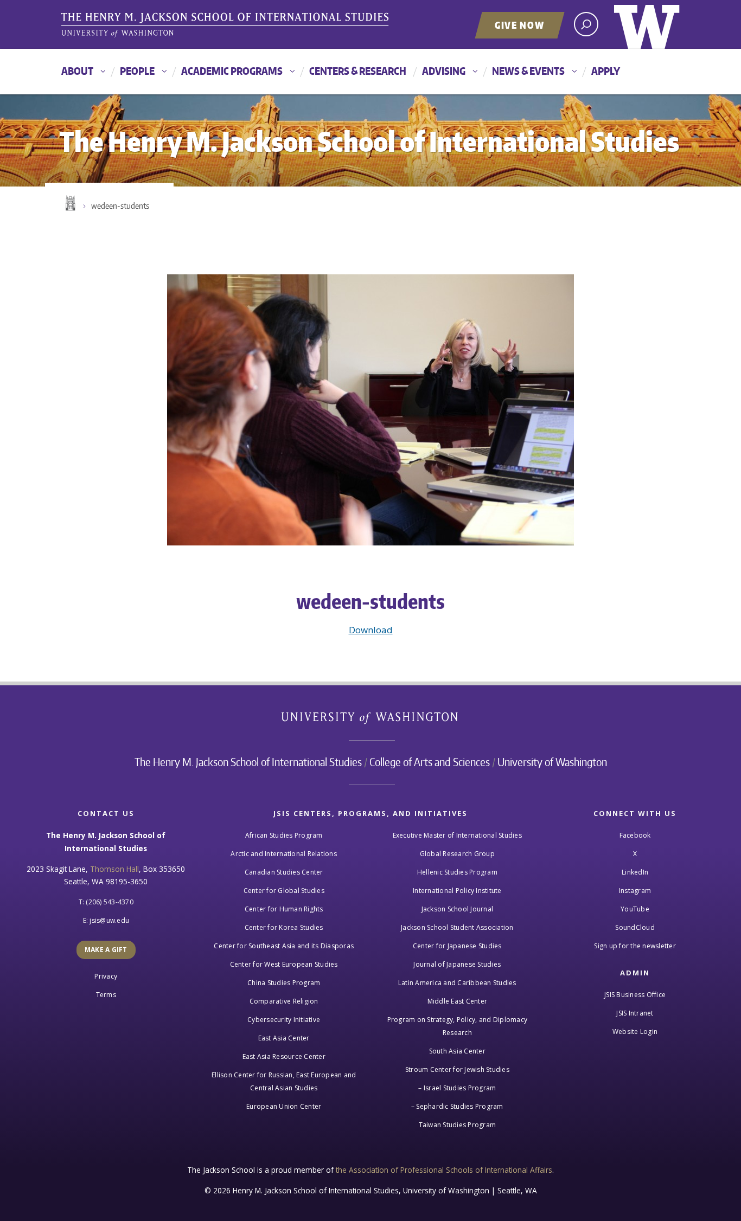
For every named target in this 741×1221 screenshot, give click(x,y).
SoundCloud (635, 927)
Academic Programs (232, 71)
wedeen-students (120, 206)
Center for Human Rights (284, 909)
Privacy (105, 976)
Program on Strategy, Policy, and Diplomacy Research (457, 1026)
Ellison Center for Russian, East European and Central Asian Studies (284, 1081)
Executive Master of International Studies (457, 835)
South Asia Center (457, 1051)
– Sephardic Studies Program (457, 1106)
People (137, 71)
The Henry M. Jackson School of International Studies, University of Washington (226, 25)
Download (371, 630)
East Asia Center (284, 1038)
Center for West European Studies (284, 964)
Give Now (520, 25)
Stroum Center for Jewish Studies (457, 1069)
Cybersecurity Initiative (283, 1019)
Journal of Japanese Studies (457, 964)
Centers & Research (357, 71)
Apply (605, 71)
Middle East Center (457, 1001)
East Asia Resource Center (283, 1056)
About (77, 71)
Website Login (634, 1031)
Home (69, 203)
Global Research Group (457, 853)
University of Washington (647, 24)
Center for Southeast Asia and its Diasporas (284, 945)
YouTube (635, 909)
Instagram (635, 890)
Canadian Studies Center (284, 872)
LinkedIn (635, 872)
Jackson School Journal (457, 909)
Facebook (635, 835)
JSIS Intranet (634, 1013)
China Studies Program (283, 982)
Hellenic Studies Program (457, 872)
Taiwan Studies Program (457, 1124)
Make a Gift (106, 949)
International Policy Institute (457, 890)
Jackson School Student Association (457, 927)
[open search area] (586, 24)
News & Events (528, 71)
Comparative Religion (284, 1001)
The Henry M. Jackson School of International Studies (248, 762)
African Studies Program (284, 835)
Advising (443, 71)
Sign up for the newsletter (635, 945)
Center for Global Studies (284, 890)
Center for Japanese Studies (457, 945)
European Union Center (283, 1106)
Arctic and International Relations (284, 853)
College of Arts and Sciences (429, 762)
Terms (106, 994)
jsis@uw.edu (109, 920)
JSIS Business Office (635, 994)
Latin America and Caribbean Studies (457, 982)
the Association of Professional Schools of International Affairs (444, 1170)
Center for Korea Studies (284, 927)
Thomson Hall (114, 869)
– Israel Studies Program (457, 1088)
